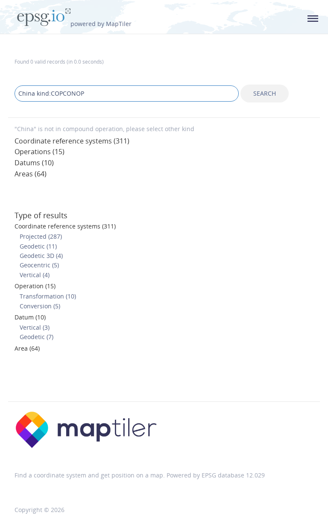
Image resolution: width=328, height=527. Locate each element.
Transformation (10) (48, 296)
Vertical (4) (35, 275)
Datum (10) (30, 317)
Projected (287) (41, 236)
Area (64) (27, 348)
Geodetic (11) (38, 246)
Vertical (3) (35, 327)
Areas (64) (31, 174)
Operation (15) (35, 286)
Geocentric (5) (39, 265)
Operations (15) (39, 151)
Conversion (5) (40, 306)
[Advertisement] (164, 379)
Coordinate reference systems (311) (72, 141)
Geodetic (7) (36, 337)
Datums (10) (34, 162)
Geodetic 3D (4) (41, 256)
